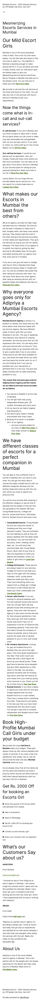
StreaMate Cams (10, 969)
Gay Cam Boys (30, 684)
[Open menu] (4, 12)
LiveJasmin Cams (14, 593)
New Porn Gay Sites (19, 173)
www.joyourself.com (11, 875)
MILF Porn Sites (28, 428)
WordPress (24, 997)
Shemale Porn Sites (11, 285)
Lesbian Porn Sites (11, 187)
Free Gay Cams (16, 715)
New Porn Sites (22, 84)
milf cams (17, 916)
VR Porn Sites (20, 148)
